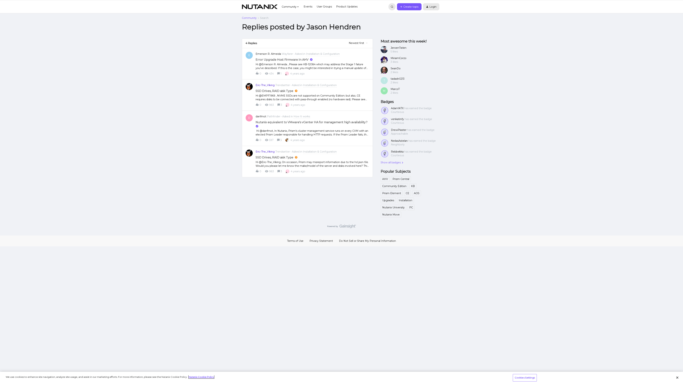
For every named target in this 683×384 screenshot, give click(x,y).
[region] (341, 378)
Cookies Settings (525, 377)
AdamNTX (397, 108)
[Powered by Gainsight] (341, 227)
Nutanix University (393, 207)
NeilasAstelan (399, 140)
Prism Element (391, 193)
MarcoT (395, 89)
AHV (385, 179)
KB (413, 186)
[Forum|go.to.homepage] (259, 6)
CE (407, 193)
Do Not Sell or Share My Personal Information (367, 240)
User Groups (324, 6)
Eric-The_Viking (265, 85)
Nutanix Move (391, 214)
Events (308, 6)
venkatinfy (397, 119)
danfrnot (261, 116)
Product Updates (347, 6)
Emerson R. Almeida (268, 53)
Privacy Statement (321, 240)
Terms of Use (295, 240)
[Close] (677, 378)
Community (249, 18)
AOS (416, 193)
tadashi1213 (397, 78)
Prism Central (401, 179)
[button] (409, 6)
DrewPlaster (398, 130)
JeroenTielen (398, 47)
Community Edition (394, 186)
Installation (405, 200)
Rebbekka (397, 151)
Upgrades (388, 200)
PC (411, 207)
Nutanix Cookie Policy (201, 376)
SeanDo (396, 68)
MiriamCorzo (398, 58)
